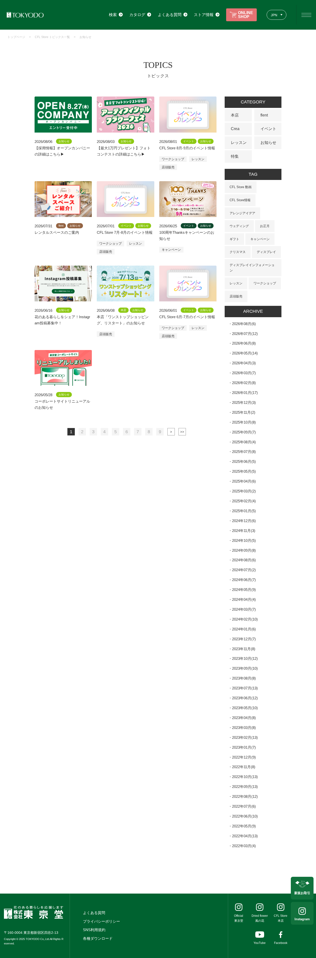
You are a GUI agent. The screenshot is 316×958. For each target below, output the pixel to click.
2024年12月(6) (244, 521)
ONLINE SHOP (245, 15)
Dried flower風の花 (260, 918)
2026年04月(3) (244, 363)
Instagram (302, 919)
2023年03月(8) (244, 727)
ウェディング (239, 226)
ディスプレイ (266, 252)
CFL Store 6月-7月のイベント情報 (187, 317)
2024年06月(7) (244, 580)
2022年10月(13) (245, 777)
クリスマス (238, 252)
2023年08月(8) (244, 678)
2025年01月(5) (244, 511)
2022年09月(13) (245, 786)
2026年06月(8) (244, 343)
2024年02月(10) (245, 619)
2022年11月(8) (243, 767)
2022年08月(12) (245, 796)
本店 (235, 115)
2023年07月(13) (245, 688)
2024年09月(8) (244, 550)
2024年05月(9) (244, 589)
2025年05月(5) (244, 471)
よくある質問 (94, 913)
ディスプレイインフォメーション (252, 267)
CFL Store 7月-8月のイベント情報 (125, 232)
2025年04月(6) (244, 481)
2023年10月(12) (245, 658)
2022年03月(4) (244, 846)
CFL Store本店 (280, 918)
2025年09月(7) (244, 432)
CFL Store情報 (240, 200)
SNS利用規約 (94, 930)
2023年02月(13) (245, 737)
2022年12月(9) (244, 757)
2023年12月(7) (244, 639)
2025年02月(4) (244, 501)
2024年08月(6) (244, 560)
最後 (182, 431)
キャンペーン (171, 250)
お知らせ (85, 37)
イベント (268, 129)
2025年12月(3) (244, 402)
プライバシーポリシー (101, 921)
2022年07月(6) (244, 806)
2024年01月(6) (244, 629)
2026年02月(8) (244, 383)
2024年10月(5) (244, 540)
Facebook (280, 943)
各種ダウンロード (98, 938)
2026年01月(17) (245, 393)
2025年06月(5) (244, 461)
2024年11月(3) (243, 530)
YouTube (260, 943)
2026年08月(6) (244, 324)
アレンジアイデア (242, 213)
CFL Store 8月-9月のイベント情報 (187, 148)
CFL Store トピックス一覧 (52, 37)
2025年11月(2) (243, 412)
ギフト (234, 239)
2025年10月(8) (244, 422)
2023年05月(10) (245, 708)
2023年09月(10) (245, 668)
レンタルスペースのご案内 (57, 232)
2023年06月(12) (245, 698)
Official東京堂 (238, 918)
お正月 (265, 226)
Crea (235, 129)
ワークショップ (173, 159)
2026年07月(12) (245, 334)
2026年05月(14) (245, 353)
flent (264, 115)
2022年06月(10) (245, 816)
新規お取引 (302, 893)
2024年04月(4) (244, 599)
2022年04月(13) (245, 836)
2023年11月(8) (243, 649)
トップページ (16, 37)
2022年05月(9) (244, 826)
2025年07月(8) (244, 452)
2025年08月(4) (244, 442)
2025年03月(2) (244, 491)
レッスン (198, 159)
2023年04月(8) (244, 718)
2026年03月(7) (244, 373)
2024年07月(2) (244, 570)
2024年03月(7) (244, 609)
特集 (235, 156)
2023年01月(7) (244, 747)
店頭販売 (168, 167)
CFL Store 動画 (241, 187)
